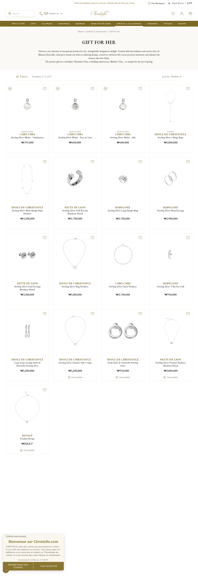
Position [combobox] (175, 76)
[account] (173, 13)
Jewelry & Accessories (97, 31)
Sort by (166, 76)
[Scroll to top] (187, 571)
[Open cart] (190, 13)
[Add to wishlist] (45, 88)
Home (81, 31)
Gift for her (114, 31)
